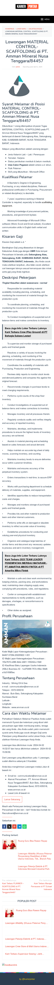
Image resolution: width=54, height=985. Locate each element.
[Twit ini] (9, 826)
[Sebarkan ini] (4, 826)
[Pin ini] (14, 826)
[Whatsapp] (24, 826)
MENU (47, 19)
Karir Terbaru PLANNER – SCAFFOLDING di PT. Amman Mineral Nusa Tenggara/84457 (13, 886)
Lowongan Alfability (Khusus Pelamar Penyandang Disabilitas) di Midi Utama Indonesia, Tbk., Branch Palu (35, 856)
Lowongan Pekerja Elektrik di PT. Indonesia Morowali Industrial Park (33, 867)
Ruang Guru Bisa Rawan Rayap (32, 840)
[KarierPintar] (27, 6)
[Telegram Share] (19, 826)
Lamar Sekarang (12, 799)
